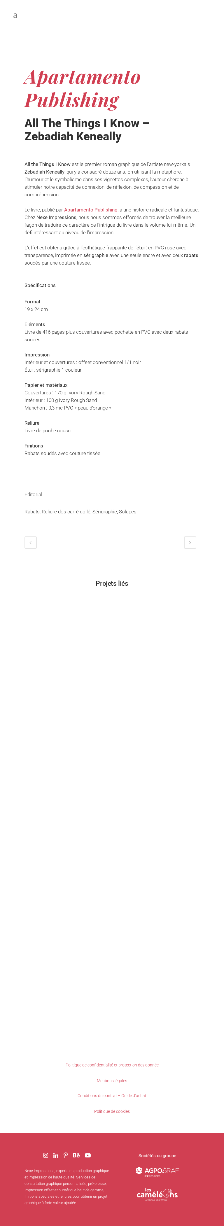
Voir (66, 637)
